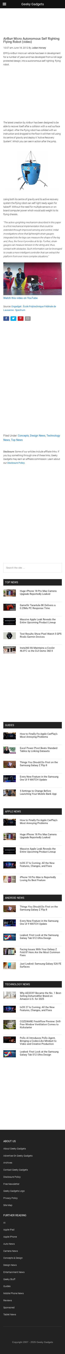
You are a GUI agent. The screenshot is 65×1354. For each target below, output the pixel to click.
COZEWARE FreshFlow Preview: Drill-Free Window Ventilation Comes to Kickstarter (40, 1024)
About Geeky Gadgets (14, 1148)
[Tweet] (13, 319)
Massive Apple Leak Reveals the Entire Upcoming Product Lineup (38, 621)
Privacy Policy (10, 1198)
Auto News (9, 1244)
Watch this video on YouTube (20, 298)
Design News (37, 435)
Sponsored (8, 1307)
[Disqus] (32, 520)
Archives (7, 1162)
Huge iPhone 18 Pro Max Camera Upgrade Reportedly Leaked (38, 592)
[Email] (28, 319)
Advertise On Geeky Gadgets (17, 1155)
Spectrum (20, 310)
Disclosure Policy (16, 463)
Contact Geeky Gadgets (15, 1169)
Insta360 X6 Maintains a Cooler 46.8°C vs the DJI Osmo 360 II (37, 649)
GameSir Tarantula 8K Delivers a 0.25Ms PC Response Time (38, 607)
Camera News (10, 1251)
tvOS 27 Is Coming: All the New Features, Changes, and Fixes (37, 864)
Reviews (7, 1300)
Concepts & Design (13, 1258)
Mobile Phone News (13, 1293)
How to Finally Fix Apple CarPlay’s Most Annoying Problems (39, 735)
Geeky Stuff (9, 1279)
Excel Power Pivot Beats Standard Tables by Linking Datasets (38, 750)
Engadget (17, 306)
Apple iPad (8, 1229)
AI (4, 1222)
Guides (6, 1286)
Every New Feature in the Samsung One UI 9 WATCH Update (39, 778)
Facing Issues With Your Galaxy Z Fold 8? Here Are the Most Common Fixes (40, 952)
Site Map (7, 1205)
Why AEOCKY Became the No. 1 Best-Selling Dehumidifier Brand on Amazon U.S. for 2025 (41, 996)
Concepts (23, 435)
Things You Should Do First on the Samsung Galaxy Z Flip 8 (39, 764)
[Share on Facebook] (6, 319)
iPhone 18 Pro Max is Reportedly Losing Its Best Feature (38, 879)
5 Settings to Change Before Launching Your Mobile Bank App (38, 792)
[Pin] (21, 319)
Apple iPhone (10, 1236)
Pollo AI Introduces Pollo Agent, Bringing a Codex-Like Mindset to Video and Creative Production (38, 1041)
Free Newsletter (11, 1184)
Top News (17, 440)
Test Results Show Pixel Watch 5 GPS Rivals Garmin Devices (41, 635)
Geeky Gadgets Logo (14, 1191)
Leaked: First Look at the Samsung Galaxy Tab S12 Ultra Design (39, 937)
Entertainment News (13, 1272)
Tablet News (9, 1314)
